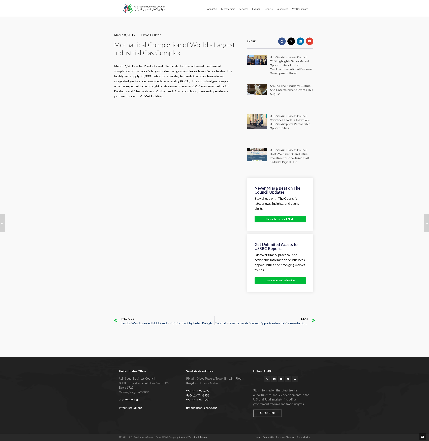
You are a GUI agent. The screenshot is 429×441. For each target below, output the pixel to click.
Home (257, 437)
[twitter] (267, 379)
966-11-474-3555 (197, 400)
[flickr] (295, 379)
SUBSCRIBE (267, 413)
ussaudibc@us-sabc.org (201, 408)
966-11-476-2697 (197, 391)
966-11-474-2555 (197, 395)
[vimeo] (288, 379)
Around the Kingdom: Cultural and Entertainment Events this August (291, 90)
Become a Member (285, 437)
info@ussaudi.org (130, 408)
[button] (282, 41)
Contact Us (268, 437)
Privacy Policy (303, 437)
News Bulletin (151, 35)
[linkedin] (274, 379)
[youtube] (281, 379)
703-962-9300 (128, 400)
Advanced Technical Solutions (193, 437)
